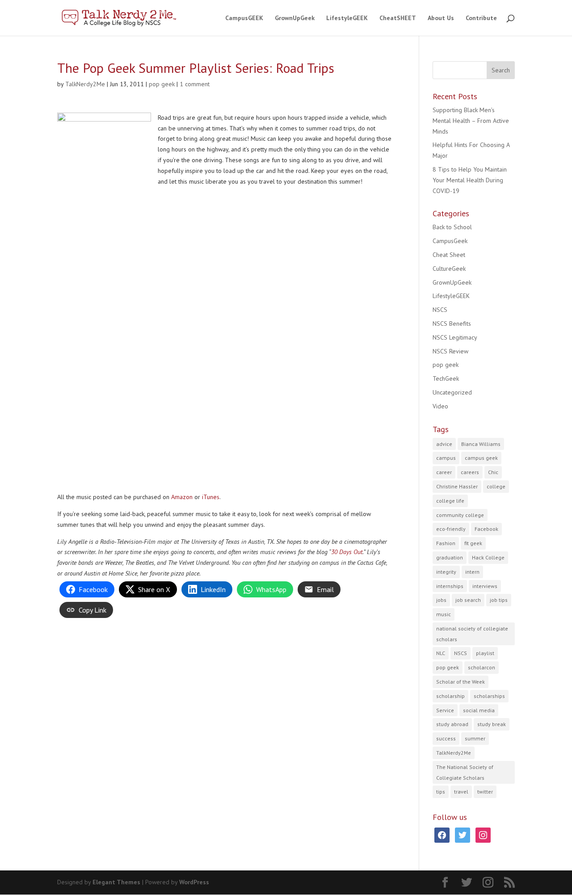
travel (461, 791)
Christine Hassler (457, 486)
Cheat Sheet (449, 255)
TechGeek (446, 378)
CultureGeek (449, 269)
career (444, 472)
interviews (484, 586)
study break (491, 724)
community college (460, 515)
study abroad (452, 724)
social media (479, 710)
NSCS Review (450, 351)
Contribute (481, 18)
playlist (485, 653)
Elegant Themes (116, 882)
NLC (440, 653)
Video (440, 406)
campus (446, 457)
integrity (446, 571)
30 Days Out (346, 552)
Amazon (182, 497)
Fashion (445, 543)
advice (444, 444)
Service (445, 710)
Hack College (488, 557)
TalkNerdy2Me (85, 84)
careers (470, 472)
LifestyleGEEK (347, 18)
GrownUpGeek (295, 18)
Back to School (452, 227)
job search (468, 600)
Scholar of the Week (460, 681)
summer (475, 738)
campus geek (481, 457)
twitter (485, 791)
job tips (499, 600)
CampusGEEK (244, 18)
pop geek (162, 84)
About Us (441, 18)
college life (450, 500)
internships (449, 586)
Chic (493, 472)
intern (472, 571)
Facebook (486, 528)
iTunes (210, 497)
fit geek (473, 543)
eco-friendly (451, 528)
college (496, 486)
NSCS (440, 310)
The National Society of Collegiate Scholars (464, 772)
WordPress (194, 882)
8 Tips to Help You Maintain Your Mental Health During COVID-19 (470, 180)
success (446, 738)
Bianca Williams (480, 444)
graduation (449, 557)
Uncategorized (452, 392)
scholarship (450, 696)
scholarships (489, 696)
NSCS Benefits (452, 323)
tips (440, 791)
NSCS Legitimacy (455, 337)
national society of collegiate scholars (472, 634)
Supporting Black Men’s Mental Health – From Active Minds (471, 120)
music (443, 614)
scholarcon (481, 667)
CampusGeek (450, 241)
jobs (441, 600)
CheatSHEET (397, 18)
